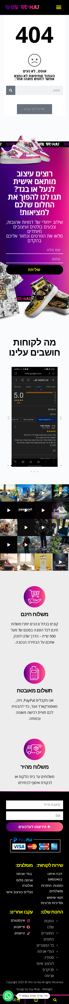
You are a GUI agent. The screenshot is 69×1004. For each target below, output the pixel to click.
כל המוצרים (45, 945)
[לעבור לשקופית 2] (11, 465)
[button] (58, 7)
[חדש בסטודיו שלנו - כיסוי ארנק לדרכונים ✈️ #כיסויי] (8, 493)
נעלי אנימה (45, 951)
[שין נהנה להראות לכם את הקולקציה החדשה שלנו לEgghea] (8, 544)
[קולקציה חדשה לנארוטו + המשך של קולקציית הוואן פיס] (26, 544)
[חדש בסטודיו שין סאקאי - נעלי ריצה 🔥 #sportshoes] (60, 493)
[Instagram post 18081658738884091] (60, 544)
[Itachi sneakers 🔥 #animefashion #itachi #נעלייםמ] (8, 510)
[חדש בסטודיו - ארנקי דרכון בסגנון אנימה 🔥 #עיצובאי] (26, 510)
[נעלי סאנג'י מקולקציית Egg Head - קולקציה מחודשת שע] (43, 562)
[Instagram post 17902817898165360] (43, 544)
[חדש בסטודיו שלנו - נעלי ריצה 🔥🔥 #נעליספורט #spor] (43, 493)
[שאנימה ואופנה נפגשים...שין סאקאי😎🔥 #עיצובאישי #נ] (60, 527)
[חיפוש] (10, 90)
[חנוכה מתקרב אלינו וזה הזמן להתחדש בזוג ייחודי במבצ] (60, 562)
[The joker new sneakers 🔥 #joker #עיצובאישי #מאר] (43, 510)
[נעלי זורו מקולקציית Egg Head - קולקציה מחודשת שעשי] (26, 562)
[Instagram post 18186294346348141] (43, 527)
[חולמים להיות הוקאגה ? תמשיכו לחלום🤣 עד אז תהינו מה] (8, 527)
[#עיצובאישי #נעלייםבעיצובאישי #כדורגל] (26, 527)
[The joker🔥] (60, 510)
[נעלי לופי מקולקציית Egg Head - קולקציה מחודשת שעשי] (8, 562)
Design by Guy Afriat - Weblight (34, 989)
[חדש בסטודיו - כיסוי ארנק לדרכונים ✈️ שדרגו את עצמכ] (26, 493)
